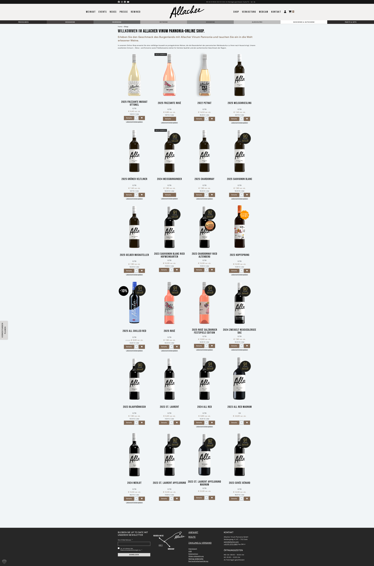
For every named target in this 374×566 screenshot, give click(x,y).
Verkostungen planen (3, 330)
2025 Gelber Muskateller (134, 255)
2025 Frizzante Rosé (169, 103)
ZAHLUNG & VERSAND (200, 542)
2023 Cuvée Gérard (239, 483)
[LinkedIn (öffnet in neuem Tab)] (124, 2)
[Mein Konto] (284, 12)
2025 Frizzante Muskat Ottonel (134, 103)
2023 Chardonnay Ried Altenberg (204, 255)
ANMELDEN (134, 555)
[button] (142, 118)
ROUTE (192, 537)
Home (120, 27)
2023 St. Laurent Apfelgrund (169, 483)
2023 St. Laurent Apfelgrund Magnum (204, 483)
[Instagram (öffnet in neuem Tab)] (121, 2)
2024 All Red (204, 407)
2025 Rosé (169, 331)
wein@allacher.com (231, 542)
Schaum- (130, 48)
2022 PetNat (205, 103)
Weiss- (137, 48)
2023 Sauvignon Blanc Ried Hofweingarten (169, 255)
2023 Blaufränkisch (134, 407)
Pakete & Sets (350, 22)
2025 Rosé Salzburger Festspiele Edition (204, 331)
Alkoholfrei (257, 22)
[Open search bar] (249, 2)
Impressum (192, 549)
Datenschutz (193, 554)
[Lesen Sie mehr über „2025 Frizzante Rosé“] (174, 119)
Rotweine (164, 22)
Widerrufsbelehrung (196, 556)
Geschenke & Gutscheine (303, 22)
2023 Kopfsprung (239, 255)
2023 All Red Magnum (240, 407)
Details (130, 118)
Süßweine (210, 22)
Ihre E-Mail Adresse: (124, 540)
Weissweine (70, 22)
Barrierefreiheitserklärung (198, 561)
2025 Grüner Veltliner (134, 179)
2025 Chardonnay (204, 179)
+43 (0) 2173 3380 (231, 544)
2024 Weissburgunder (169, 179)
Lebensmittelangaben (134, 122)
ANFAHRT (193, 532)
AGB (190, 551)
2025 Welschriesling (240, 103)
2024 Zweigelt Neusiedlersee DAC (239, 331)
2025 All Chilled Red (134, 331)
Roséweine (116, 22)
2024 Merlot (134, 483)
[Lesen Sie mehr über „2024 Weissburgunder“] (174, 195)
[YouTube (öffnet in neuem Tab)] (128, 2)
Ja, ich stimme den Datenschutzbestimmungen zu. (130, 549)
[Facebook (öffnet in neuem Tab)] (119, 2)
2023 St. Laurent (169, 407)
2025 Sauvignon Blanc (239, 179)
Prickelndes (23, 22)
